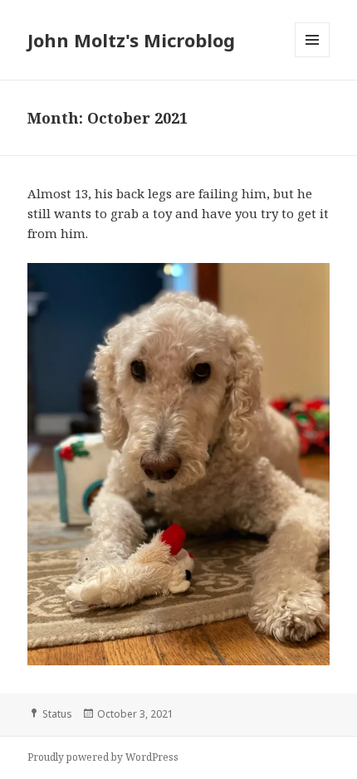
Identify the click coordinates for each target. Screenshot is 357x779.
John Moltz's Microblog (131, 39)
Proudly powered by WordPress (102, 757)
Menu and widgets (313, 56)
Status (57, 714)
